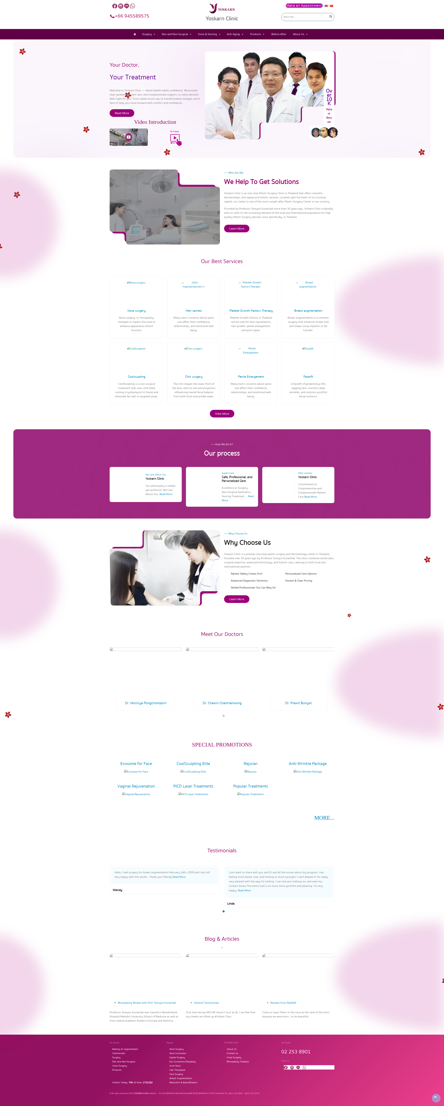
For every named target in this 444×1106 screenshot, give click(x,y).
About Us (298, 34)
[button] (224, 716)
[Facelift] (308, 348)
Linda (116, 903)
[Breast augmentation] (308, 284)
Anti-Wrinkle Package (308, 763)
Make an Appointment (304, 5)
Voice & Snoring (207, 34)
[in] (120, 6)
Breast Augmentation (180, 1078)
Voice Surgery (119, 1066)
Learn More (236, 228)
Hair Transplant (177, 1070)
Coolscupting (136, 376)
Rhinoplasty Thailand (238, 1062)
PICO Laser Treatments (193, 786)
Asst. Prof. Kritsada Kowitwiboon (298, 703)
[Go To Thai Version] (326, 5)
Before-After (278, 34)
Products (255, 34)
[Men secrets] (193, 284)
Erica (230, 903)
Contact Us (232, 1053)
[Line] (126, 6)
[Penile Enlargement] (251, 350)
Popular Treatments (250, 786)
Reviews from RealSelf (283, 1003)
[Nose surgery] (136, 282)
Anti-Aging (233, 34)
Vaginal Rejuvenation (136, 786)
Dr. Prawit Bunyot (222, 703)
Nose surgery (136, 310)
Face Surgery (176, 1074)
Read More (122, 113)
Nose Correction (177, 1053)
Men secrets (194, 310)
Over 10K (329, 97)
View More (222, 413)
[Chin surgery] (193, 348)
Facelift (308, 376)
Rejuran (250, 763)
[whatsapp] (132, 6)
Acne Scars (175, 1066)
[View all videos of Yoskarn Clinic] (174, 137)
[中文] (332, 5)
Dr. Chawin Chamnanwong (145, 703)
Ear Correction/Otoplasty (182, 1062)
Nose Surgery (176, 1049)
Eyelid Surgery (177, 1057)
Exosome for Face (136, 763)
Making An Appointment (125, 1049)
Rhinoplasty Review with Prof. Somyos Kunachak (147, 1003)
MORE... (324, 818)
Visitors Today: (132, 1082)
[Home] (135, 34)
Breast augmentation (308, 310)
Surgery (147, 34)
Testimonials (118, 1053)
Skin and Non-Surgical (175, 34)
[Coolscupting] (136, 348)
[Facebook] (114, 6)
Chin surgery (194, 376)
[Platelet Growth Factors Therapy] (251, 284)
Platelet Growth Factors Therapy (251, 310)
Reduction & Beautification (183, 1082)
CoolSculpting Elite (193, 763)
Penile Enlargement (251, 376)
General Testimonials (206, 1003)
